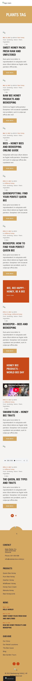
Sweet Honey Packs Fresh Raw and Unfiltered (14, 51)
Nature (16, 40)
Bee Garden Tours (9, 655)
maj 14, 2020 (6, 37)
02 (16, 516)
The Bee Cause (8, 648)
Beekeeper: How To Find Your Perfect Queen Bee (14, 246)
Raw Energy (7, 314)
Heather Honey (8, 580)
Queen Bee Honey (9, 573)
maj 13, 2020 (6, 133)
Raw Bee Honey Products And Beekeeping (12, 98)
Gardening (10, 40)
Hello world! (8, 609)
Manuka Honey (8, 590)
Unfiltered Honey (9, 183)
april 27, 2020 (7, 181)
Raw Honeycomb (9, 594)
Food (4, 40)
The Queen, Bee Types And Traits (15, 481)
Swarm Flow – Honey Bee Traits (15, 413)
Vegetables (6, 42)
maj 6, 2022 (6, 607)
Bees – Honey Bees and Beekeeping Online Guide (13, 146)
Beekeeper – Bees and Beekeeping (15, 325)
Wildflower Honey (9, 583)
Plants (20, 40)
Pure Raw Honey (9, 577)
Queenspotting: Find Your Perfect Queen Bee (15, 196)
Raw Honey (20, 37)
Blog (4, 651)
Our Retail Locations (10, 644)
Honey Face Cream (9, 587)
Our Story (6, 641)
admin (14, 37)
